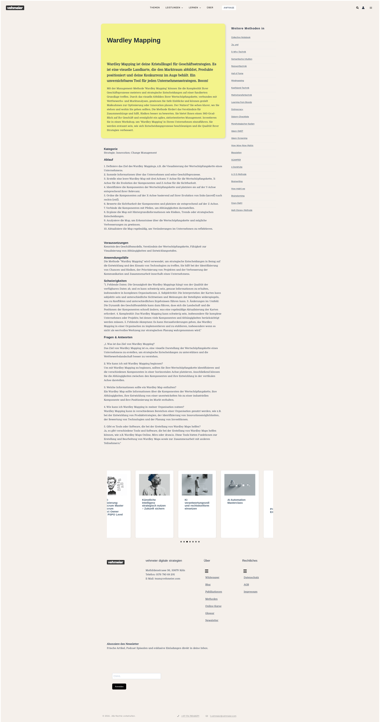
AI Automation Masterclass (208, 501)
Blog (208, 584)
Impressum (251, 591)
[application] (181, 7)
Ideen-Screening (239, 138)
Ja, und (234, 44)
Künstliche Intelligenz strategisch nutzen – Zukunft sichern (125, 504)
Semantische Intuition (241, 59)
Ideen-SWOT (237, 131)
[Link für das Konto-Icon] (363, 7)
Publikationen (213, 591)
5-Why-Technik (238, 51)
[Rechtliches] (206, 571)
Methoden (211, 598)
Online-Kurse (213, 606)
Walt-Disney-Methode (241, 210)
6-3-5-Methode (238, 174)
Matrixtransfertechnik (241, 95)
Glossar (209, 613)
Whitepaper (212, 577)
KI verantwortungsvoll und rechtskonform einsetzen (168, 504)
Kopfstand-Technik (240, 88)
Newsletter (211, 620)
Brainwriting (237, 181)
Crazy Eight (236, 203)
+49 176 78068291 (190, 716)
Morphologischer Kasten (242, 124)
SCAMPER (236, 160)
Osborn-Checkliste (240, 116)
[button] (229, 7)
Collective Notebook (240, 37)
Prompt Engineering (249, 501)
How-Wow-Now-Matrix (242, 145)
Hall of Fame (237, 73)
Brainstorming (237, 196)
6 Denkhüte (236, 167)
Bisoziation (236, 152)
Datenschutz (251, 577)
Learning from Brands (241, 102)
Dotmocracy (237, 109)
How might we (238, 188)
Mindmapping (237, 80)
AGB (246, 584)
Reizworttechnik (239, 66)
